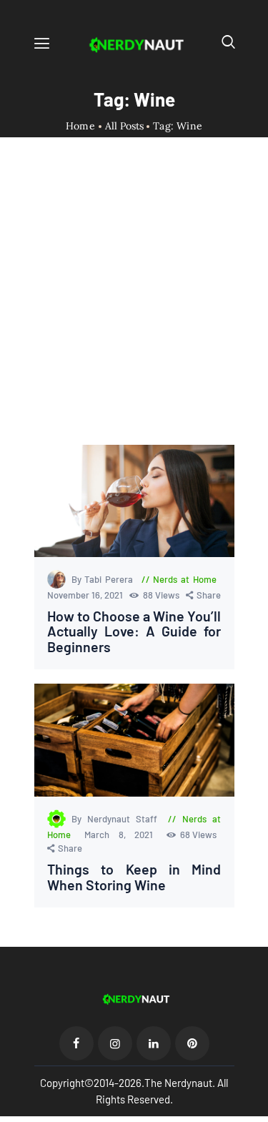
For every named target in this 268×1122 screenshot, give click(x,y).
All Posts (124, 125)
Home (80, 126)
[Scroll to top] (258, 1112)
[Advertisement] (134, 303)
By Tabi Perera (104, 579)
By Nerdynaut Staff (117, 819)
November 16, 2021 (86, 595)
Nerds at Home (185, 579)
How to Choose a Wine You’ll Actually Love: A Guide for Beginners (134, 632)
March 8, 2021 (123, 834)
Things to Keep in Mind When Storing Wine (134, 877)
